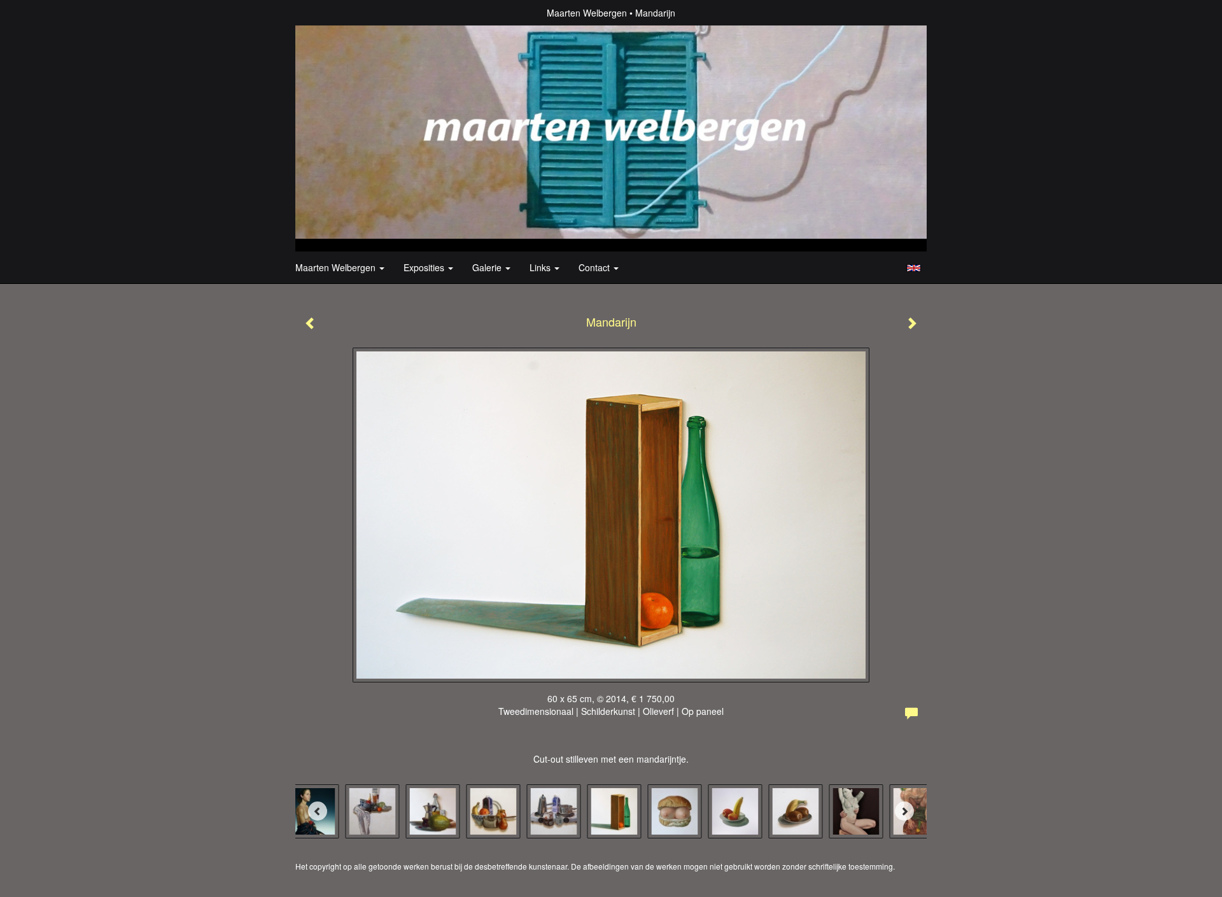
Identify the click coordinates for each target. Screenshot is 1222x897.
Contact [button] (595, 267)
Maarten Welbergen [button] (336, 267)
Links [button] (541, 267)
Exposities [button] (425, 267)
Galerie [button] (488, 267)
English (913, 268)
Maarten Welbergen (587, 12)
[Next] (904, 811)
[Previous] (317, 811)
